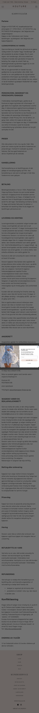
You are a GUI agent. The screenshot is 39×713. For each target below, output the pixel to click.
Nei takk (29, 363)
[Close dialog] (37, 347)
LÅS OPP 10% (29, 360)
